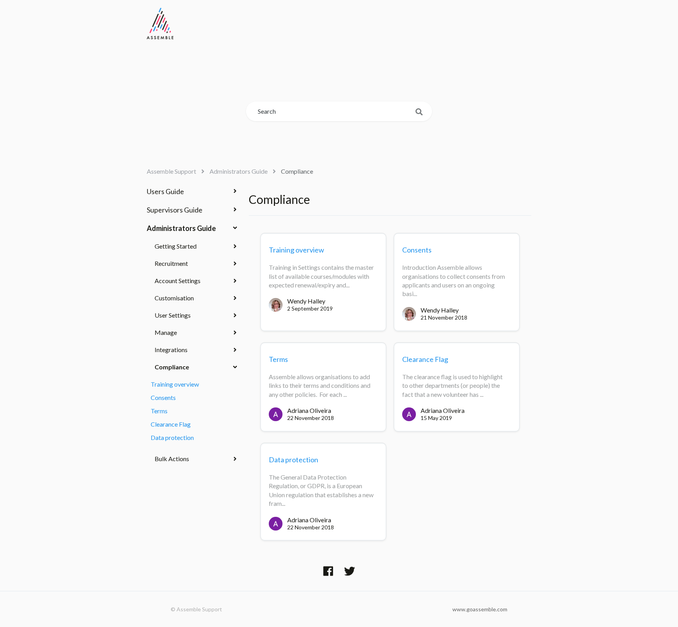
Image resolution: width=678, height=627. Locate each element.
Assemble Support (171, 171)
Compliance (297, 171)
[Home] (160, 23)
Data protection (172, 437)
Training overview (175, 384)
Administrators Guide (239, 171)
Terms (159, 410)
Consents (163, 397)
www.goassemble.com (479, 609)
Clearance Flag (171, 424)
